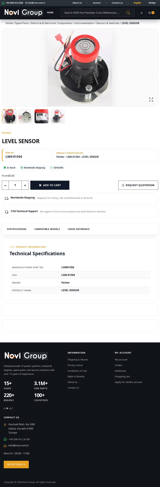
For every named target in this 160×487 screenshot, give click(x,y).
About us (72, 382)
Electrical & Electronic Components (52, 23)
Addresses (120, 370)
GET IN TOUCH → (16, 464)
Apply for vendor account (128, 382)
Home (50, 12)
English (137, 2)
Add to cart (52, 185)
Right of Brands (76, 376)
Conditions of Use (77, 370)
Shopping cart (122, 376)
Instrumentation (85, 23)
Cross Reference (79, 229)
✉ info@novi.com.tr (35, 2)
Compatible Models (47, 229)
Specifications (17, 229)
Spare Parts (22, 23)
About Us (77, 2)
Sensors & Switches (108, 23)
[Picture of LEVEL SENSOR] (80, 67)
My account (121, 359)
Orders (118, 365)
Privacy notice (75, 365)
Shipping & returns (78, 359)
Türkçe (152, 2)
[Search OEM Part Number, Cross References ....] (128, 13)
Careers (97, 2)
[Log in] (141, 12)
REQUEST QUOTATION (140, 185)
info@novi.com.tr (18, 445)
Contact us (117, 2)
